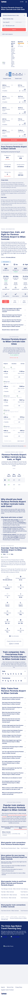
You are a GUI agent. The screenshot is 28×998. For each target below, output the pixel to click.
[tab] (7, 78)
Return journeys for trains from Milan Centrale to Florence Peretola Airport (14, 866)
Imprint (3, 987)
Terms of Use (10, 987)
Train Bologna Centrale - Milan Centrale (10, 889)
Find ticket (7, 159)
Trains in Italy (13, 916)
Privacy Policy (18, 987)
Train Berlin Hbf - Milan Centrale (9, 895)
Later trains (20, 441)
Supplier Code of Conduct (7, 990)
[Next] (24, 74)
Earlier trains (8, 441)
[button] (8, 22)
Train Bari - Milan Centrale (7, 892)
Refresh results (13, 357)
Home (2, 916)
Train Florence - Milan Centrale (8, 897)
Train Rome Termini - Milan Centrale (10, 910)
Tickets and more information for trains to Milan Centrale (13, 873)
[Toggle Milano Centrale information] (25, 833)
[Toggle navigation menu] (26, 2)
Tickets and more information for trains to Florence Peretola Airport (12, 870)
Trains (7, 916)
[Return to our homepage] (3, 2)
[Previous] (5, 475)
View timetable (7, 176)
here (25, 446)
